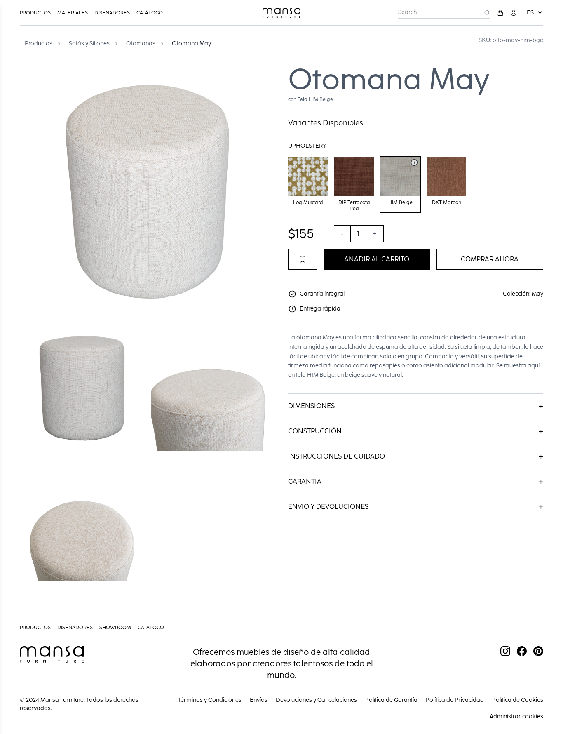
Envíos (258, 699)
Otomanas (140, 43)
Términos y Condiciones (210, 699)
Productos (35, 13)
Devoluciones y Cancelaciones (316, 699)
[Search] (487, 12)
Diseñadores (112, 13)
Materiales (72, 13)
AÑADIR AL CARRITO (376, 259)
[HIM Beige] (414, 162)
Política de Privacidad (455, 699)
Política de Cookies (517, 699)
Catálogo (149, 13)
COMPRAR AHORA (489, 259)
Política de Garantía (391, 699)
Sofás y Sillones (89, 43)
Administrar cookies (516, 716)
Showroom (115, 627)
